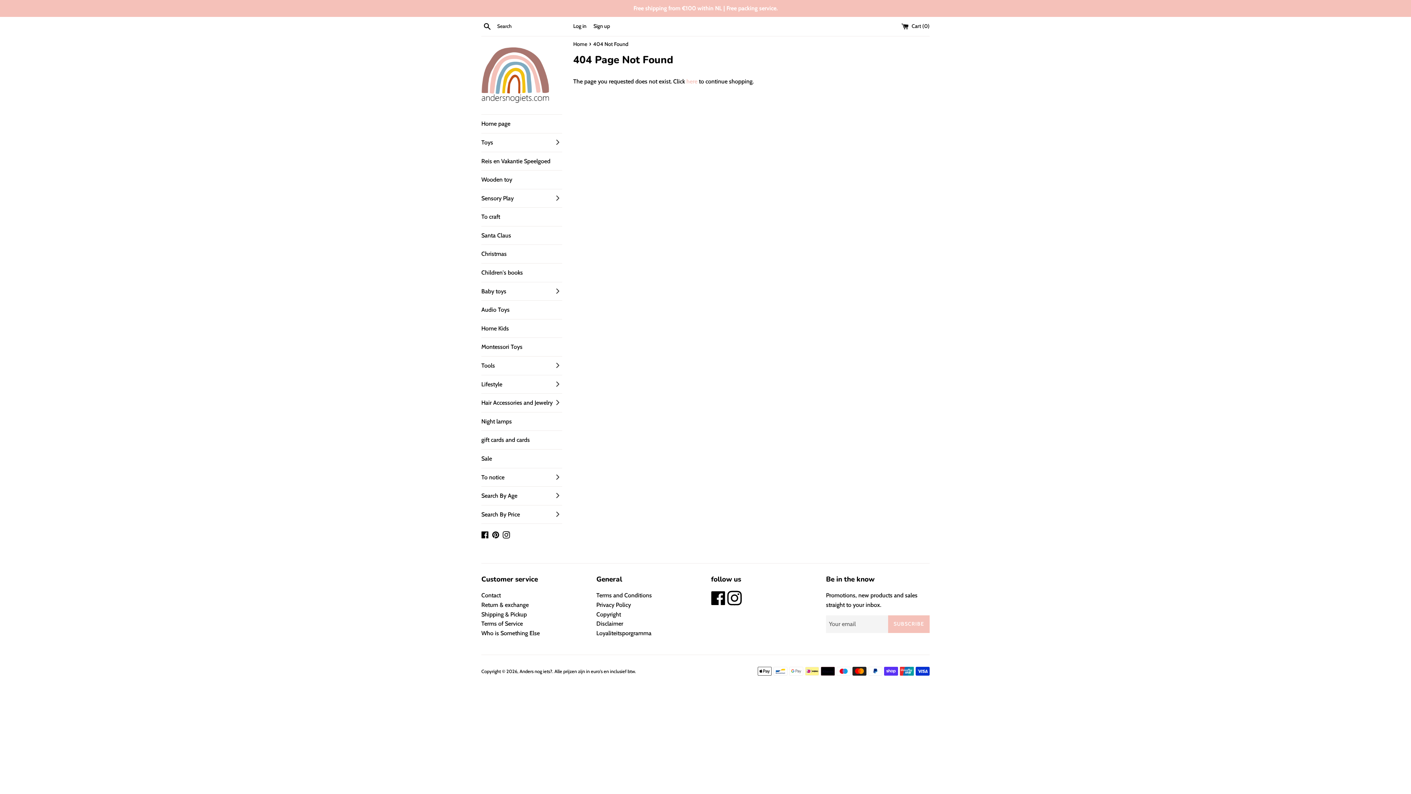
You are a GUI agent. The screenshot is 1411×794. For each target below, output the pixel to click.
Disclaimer (609, 623)
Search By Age (499, 495)
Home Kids (495, 328)
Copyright (608, 614)
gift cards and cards (505, 439)
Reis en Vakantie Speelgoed (515, 161)
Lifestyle (491, 384)
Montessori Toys (502, 346)
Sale (486, 458)
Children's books (502, 272)
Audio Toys (495, 309)
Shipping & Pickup (504, 614)
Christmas (494, 253)
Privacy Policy (613, 604)
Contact (491, 595)
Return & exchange (505, 604)
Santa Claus (496, 235)
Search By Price (500, 514)
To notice (493, 477)
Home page (495, 123)
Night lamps (496, 421)
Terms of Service (502, 623)
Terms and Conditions (624, 595)
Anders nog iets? (536, 671)
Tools (488, 365)
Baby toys (493, 291)
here (691, 81)
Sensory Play (497, 198)
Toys (487, 142)
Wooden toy (496, 179)
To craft (490, 216)
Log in (579, 26)
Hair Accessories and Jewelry (517, 402)
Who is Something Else (510, 633)
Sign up (601, 26)
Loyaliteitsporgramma (623, 633)
